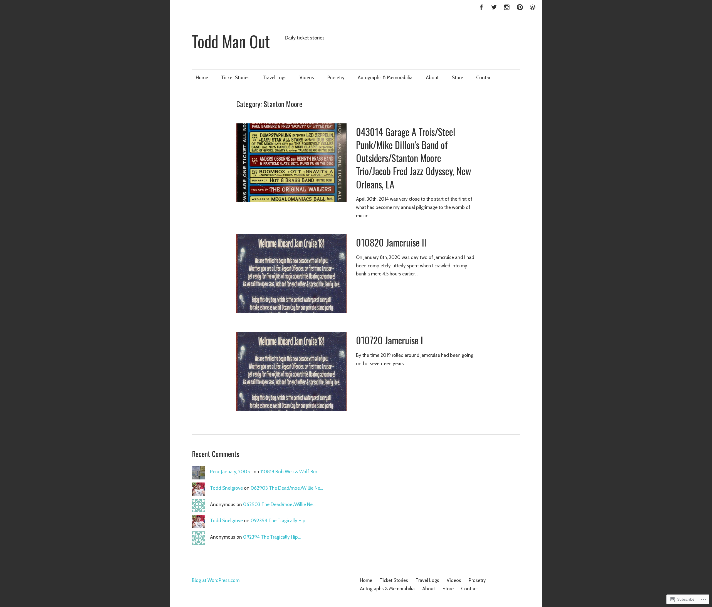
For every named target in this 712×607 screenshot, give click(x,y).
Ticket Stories (235, 77)
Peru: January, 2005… (231, 471)
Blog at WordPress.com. (216, 580)
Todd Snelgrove (226, 488)
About (432, 77)
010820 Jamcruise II (391, 242)
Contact (484, 77)
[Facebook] (481, 6)
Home (202, 77)
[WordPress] (532, 6)
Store (457, 77)
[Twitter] (494, 6)
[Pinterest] (520, 6)
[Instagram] (507, 6)
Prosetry (336, 77)
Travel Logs (274, 77)
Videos (307, 77)
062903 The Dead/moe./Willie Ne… (287, 488)
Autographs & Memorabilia (385, 77)
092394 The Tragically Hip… (279, 520)
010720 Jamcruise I (389, 340)
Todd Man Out (231, 41)
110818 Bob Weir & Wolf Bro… (290, 471)
